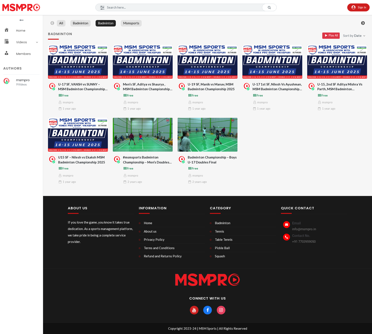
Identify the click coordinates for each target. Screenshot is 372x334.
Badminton (80, 23)
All (61, 23)
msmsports (131, 23)
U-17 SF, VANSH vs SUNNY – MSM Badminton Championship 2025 (81, 87)
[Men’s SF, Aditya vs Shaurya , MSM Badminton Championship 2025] (143, 62)
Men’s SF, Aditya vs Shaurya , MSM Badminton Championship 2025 (146, 87)
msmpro (23, 80)
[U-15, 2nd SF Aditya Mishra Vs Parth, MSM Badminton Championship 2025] (337, 62)
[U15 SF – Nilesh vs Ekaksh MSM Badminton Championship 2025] (78, 135)
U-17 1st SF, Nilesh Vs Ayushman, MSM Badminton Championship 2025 (277, 87)
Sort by (352, 35)
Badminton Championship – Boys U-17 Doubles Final (212, 159)
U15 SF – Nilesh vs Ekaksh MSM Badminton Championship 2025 (81, 159)
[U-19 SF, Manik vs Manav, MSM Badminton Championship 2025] (208, 62)
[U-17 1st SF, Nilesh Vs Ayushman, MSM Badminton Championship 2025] (272, 62)
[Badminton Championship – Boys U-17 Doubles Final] (208, 135)
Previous (52, 23)
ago (69, 108)
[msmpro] (6, 81)
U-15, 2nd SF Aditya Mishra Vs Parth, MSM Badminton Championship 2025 (339, 87)
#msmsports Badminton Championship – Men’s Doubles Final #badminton (146, 160)
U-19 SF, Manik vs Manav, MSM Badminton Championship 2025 (211, 86)
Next (363, 23)
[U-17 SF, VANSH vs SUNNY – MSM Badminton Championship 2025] (78, 62)
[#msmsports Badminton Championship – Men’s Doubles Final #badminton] (143, 135)
